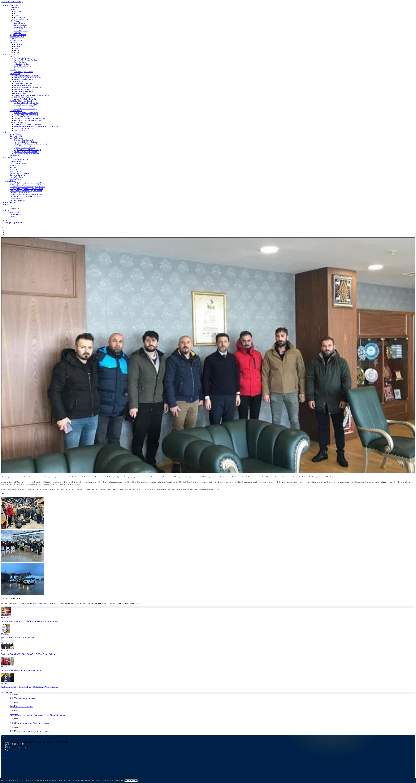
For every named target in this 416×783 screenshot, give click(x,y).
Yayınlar (17, 50)
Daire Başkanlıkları (16, 138)
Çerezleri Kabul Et (131, 780)
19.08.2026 (5, 617)
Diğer (16, 48)
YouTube (13, 753)
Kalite (12, 206)
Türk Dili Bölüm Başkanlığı (23, 97)
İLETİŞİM (9, 210)
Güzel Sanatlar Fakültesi (22, 58)
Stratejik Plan (14, 52)
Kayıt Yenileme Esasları (18, 163)
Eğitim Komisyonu (20, 130)
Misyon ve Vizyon (16, 40)
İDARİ (7, 132)
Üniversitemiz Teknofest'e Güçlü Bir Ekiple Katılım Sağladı (21, 670)
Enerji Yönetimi (15, 208)
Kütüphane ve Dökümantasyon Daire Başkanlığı (30, 144)
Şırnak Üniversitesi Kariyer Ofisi (21, 159)
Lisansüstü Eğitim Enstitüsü (23, 72)
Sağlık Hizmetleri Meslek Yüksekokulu (27, 87)
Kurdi (20, 223)
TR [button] (6, 220)
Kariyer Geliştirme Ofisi (18, 198)
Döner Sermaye (15, 156)
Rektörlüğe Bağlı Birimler (18, 93)
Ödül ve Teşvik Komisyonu (23, 128)
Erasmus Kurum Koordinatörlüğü (25, 105)
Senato (16, 15)
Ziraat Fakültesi (19, 68)
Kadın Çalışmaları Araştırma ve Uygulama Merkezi (27, 187)
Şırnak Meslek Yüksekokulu (23, 91)
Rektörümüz (18, 11)
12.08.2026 (5, 650)
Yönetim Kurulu (19, 17)
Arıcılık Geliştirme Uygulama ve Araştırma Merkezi (27, 183)
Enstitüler (13, 70)
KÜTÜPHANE (10, 202)
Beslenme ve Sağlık (20, 25)
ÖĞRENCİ (9, 157)
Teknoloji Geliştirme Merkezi (20, 193)
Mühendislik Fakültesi (21, 64)
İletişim (12, 216)
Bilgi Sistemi (14, 167)
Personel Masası (15, 214)
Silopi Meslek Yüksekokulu (23, 89)
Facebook (4, 753)
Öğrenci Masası (15, 212)
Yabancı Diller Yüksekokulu (23, 79)
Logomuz (13, 39)
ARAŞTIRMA (10, 181)
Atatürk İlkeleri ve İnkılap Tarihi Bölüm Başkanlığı (31, 95)
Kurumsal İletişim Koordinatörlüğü (26, 113)
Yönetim (12, 9)
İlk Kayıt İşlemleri (16, 161)
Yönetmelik (18, 44)
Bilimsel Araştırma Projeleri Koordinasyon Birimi (26, 195)
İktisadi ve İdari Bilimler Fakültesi (25, 60)
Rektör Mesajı (14, 7)
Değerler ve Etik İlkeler (18, 35)
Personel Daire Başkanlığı (23, 146)
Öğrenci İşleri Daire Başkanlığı (24, 148)
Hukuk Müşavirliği (16, 136)
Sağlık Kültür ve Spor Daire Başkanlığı (27, 150)
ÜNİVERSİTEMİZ (12, 5)
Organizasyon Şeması (17, 37)
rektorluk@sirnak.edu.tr (20, 748)
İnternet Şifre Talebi (16, 177)
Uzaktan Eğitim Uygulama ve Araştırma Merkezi (26, 185)
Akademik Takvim (16, 165)
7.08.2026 (4, 683)
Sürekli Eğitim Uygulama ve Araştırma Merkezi (26, 191)
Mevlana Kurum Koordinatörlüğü (25, 109)
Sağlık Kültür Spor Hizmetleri (20, 173)
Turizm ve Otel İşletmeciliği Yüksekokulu (28, 78)
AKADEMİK (10, 54)
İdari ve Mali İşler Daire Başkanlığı (26, 142)
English (14, 223)
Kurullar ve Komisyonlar (18, 122)
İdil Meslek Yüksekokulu (22, 85)
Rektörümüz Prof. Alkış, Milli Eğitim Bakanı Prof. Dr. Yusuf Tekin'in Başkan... (28, 654)
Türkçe (8, 223)
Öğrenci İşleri (14, 169)
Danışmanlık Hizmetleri (22, 27)
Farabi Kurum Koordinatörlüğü (24, 107)
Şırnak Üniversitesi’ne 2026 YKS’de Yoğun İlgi (17, 638)
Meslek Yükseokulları (17, 81)
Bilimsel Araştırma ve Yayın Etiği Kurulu (28, 124)
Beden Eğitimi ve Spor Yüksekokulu (26, 76)
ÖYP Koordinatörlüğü (21, 117)
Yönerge (17, 46)
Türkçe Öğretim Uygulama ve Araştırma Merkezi (26, 189)
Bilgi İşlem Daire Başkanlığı (23, 140)
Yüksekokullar (15, 74)
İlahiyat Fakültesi (20, 62)
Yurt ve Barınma (19, 23)
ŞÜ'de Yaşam (14, 21)
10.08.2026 (5, 667)
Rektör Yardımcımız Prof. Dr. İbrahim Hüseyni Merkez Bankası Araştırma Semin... (29, 687)
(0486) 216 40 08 (18, 744)
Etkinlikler (17, 33)
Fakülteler (13, 56)
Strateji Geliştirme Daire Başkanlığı (26, 152)
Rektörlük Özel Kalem (21, 19)
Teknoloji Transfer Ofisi (18, 200)
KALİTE (8, 204)
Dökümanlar (14, 42)
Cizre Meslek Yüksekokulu (23, 83)
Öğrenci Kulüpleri (16, 171)
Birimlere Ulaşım (15, 179)
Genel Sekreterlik (15, 134)
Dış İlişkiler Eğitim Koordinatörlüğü (22, 101)
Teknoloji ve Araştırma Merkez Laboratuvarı (25, 196)
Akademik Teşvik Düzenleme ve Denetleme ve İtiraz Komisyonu (36, 126)
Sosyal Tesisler (19, 29)
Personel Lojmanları (21, 31)
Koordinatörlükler (16, 111)
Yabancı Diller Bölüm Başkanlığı (25, 99)
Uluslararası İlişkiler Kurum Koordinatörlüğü (29, 118)
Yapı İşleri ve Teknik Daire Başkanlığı (27, 154)
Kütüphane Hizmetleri (17, 175)
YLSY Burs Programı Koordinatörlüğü (27, 120)
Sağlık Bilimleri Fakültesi (22, 66)
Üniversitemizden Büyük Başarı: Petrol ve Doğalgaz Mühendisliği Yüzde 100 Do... (29, 621)
